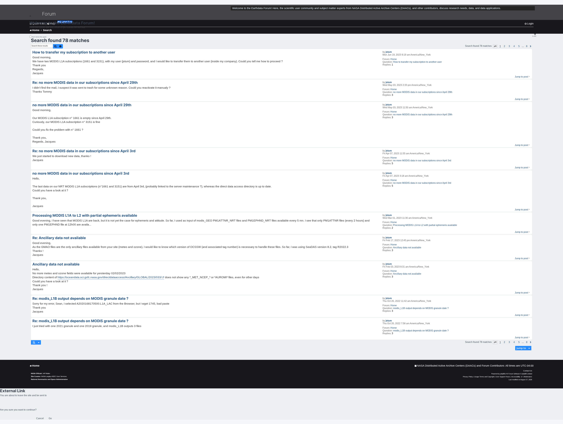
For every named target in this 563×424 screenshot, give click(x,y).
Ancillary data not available (407, 247)
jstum (389, 52)
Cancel (40, 418)
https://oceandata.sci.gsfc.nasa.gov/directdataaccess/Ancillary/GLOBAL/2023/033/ (110, 277)
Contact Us (527, 371)
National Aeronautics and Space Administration (49, 379)
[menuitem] (459, 366)
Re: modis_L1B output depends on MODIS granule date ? (80, 298)
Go (50, 418)
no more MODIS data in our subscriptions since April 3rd (422, 160)
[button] (495, 46)
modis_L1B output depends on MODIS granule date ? (421, 308)
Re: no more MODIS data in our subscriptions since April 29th (85, 82)
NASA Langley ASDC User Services (54, 376)
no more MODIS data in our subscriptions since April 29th (422, 92)
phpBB (502, 374)
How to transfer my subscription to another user (417, 62)
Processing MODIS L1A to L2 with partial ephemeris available (425, 225)
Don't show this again (39, 37)
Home (393, 59)
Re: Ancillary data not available (59, 238)
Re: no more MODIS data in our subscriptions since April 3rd (83, 151)
